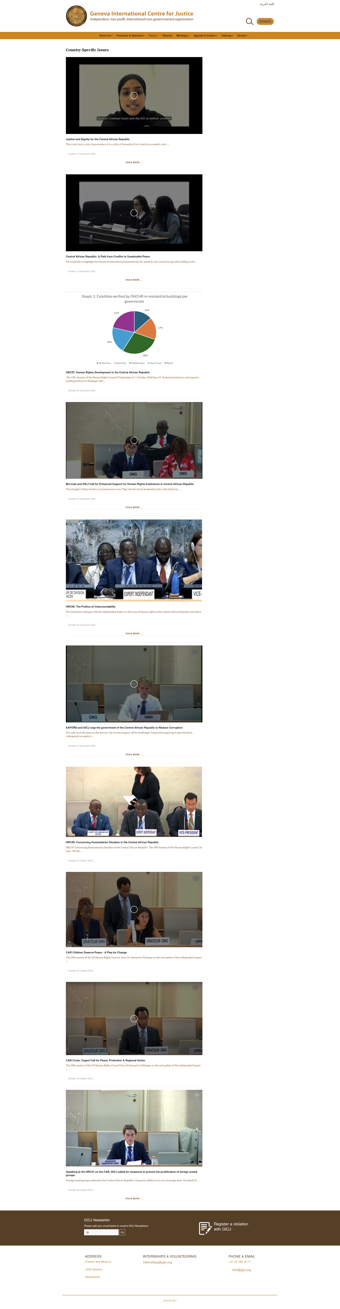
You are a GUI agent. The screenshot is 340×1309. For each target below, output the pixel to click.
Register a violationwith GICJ (231, 1226)
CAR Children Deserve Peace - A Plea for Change (96, 952)
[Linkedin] (272, 13)
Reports (167, 35)
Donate (242, 35)
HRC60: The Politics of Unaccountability (90, 606)
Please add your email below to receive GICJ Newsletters (116, 1225)
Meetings (182, 35)
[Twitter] (248, 13)
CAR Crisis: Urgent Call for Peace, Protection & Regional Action (105, 1060)
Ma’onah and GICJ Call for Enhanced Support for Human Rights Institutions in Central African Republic (130, 484)
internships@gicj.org (157, 1262)
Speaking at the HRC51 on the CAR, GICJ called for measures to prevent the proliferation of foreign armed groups (131, 1173)
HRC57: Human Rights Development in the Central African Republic (108, 372)
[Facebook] (240, 13)
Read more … (134, 162)
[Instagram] (264, 13)
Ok (122, 1232)
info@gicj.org (241, 1269)
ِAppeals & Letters (204, 35)
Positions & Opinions (130, 35)
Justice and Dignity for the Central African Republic (98, 139)
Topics (153, 35)
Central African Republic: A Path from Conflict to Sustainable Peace (108, 256)
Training (226, 35)
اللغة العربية (267, 4)
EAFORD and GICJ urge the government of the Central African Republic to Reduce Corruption (124, 727)
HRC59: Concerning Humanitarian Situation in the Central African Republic (112, 842)
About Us (105, 35)
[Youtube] (256, 13)
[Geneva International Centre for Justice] (76, 16)
